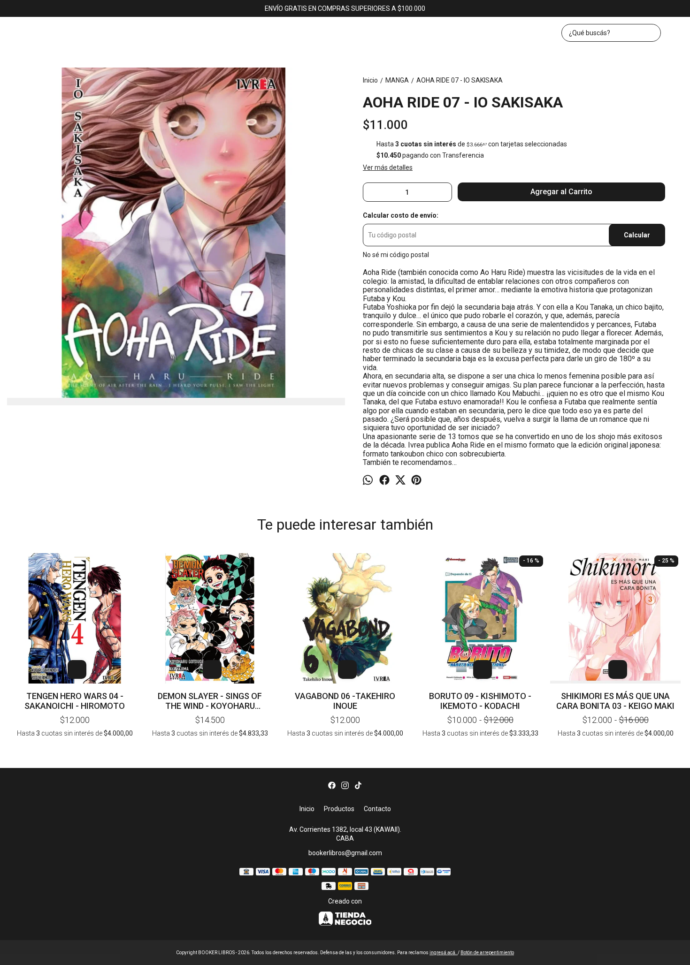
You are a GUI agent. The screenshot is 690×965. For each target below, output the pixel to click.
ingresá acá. (443, 952)
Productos (339, 809)
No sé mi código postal (396, 254)
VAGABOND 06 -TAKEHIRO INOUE (345, 701)
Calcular (637, 235)
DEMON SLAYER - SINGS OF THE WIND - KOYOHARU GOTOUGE (210, 701)
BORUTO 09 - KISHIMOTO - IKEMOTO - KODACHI (480, 701)
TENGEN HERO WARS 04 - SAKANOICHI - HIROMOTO (74, 701)
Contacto (377, 809)
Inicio (306, 809)
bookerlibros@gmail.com (345, 853)
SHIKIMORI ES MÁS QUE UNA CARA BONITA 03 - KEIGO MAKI (615, 701)
